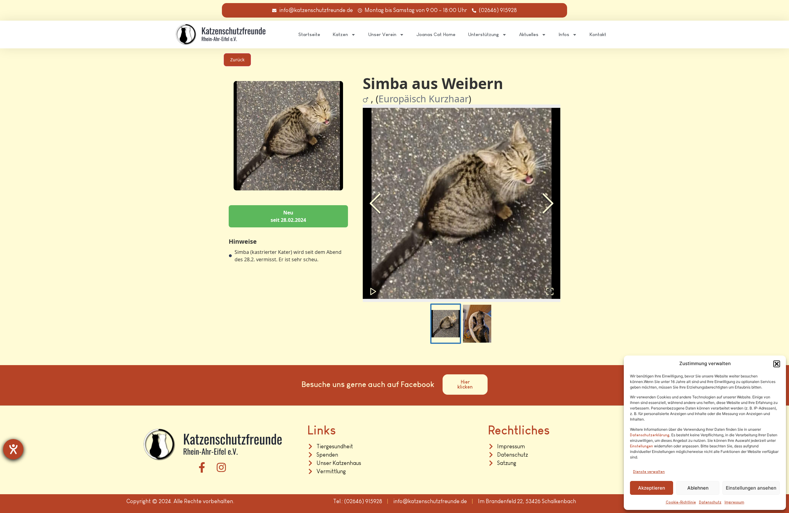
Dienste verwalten (649, 472)
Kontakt (597, 34)
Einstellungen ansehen (751, 488)
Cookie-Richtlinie (681, 502)
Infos (563, 34)
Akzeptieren (651, 488)
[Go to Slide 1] (445, 323)
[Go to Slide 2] (477, 323)
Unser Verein (382, 34)
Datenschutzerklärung (649, 435)
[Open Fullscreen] (549, 291)
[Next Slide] (548, 203)
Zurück (237, 60)
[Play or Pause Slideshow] (373, 291)
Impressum (734, 502)
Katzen (340, 34)
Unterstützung (483, 34)
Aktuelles (528, 34)
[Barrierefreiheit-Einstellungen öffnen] (13, 449)
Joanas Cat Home (436, 34)
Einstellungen (641, 446)
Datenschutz (710, 502)
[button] (777, 364)
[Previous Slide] (375, 203)
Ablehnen (698, 488)
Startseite (309, 34)
